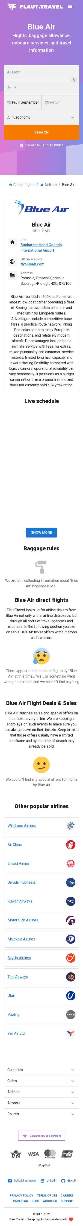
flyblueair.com (32, 264)
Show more (41, 532)
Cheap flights (24, 185)
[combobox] (44, 72)
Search (41, 132)
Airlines (50, 185)
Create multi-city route (44, 145)
